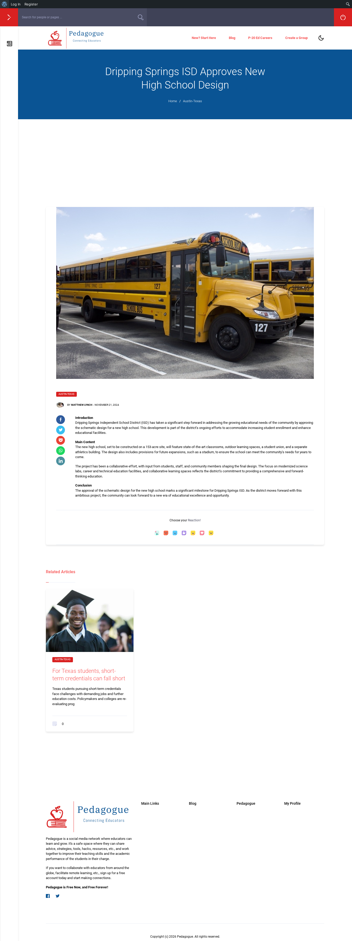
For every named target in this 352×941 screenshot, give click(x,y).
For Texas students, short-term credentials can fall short (88, 675)
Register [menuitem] (31, 4)
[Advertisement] (185, 158)
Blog (232, 38)
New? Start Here (204, 38)
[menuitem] (4, 4)
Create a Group (296, 38)
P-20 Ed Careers (260, 38)
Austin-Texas (66, 394)
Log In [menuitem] (16, 4)
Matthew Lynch (81, 404)
